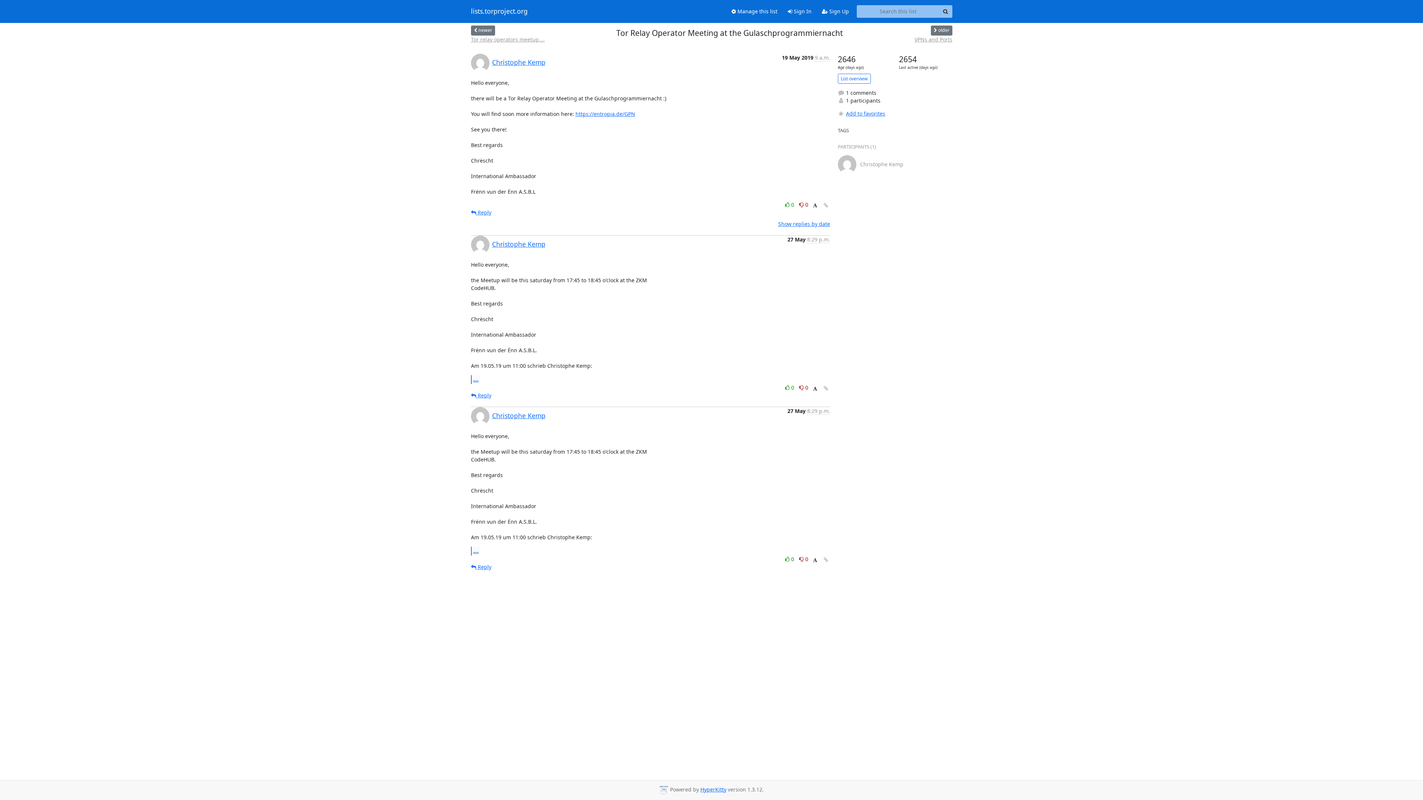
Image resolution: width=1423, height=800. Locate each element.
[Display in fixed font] (815, 206)
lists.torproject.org (499, 11)
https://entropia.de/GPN (605, 113)
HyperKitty (713, 789)
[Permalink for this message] (826, 205)
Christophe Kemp (518, 62)
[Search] (945, 11)
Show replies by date (804, 223)
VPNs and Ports (933, 39)
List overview (854, 79)
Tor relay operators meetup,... (508, 39)
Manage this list (756, 11)
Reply (483, 212)
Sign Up (838, 11)
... (476, 379)
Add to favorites (865, 113)
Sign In (802, 11)
